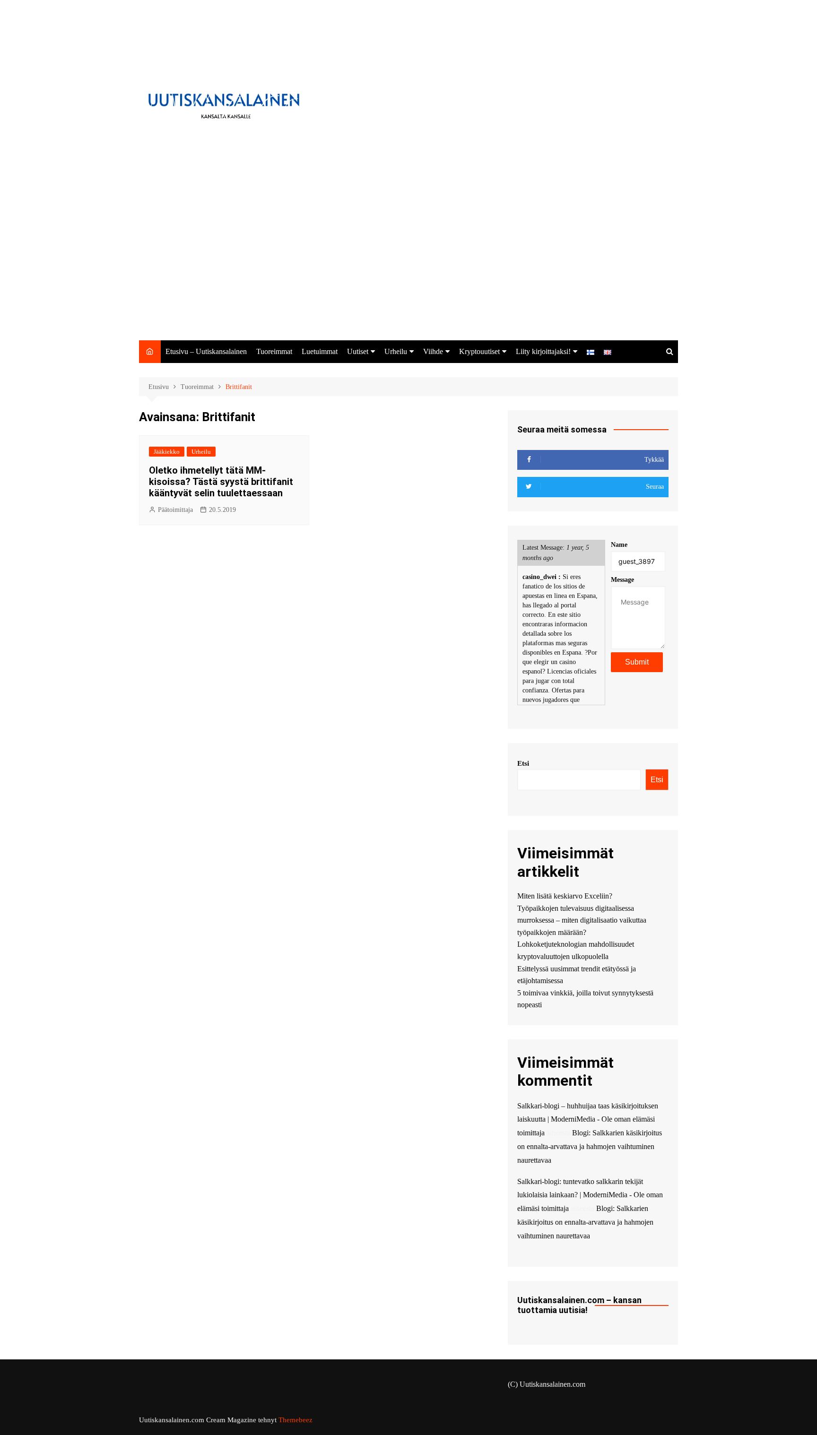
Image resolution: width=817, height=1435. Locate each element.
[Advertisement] (408, 269)
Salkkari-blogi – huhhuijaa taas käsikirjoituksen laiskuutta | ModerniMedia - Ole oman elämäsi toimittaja (587, 1119)
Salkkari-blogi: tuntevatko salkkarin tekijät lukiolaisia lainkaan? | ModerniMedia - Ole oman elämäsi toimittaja (590, 1195)
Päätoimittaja (175, 509)
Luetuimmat (320, 351)
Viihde (433, 351)
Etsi (523, 763)
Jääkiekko (167, 451)
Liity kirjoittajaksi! (543, 351)
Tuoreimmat (274, 351)
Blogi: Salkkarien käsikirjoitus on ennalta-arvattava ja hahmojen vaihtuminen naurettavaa (589, 1146)
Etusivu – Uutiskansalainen (206, 351)
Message (622, 579)
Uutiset (357, 351)
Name (619, 544)
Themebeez (295, 1420)
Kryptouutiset (479, 351)
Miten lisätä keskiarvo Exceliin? (564, 896)
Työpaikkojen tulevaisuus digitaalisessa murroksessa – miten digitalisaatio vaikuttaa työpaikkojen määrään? (581, 920)
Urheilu (395, 351)
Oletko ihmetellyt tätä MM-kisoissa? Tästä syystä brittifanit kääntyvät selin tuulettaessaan (221, 482)
